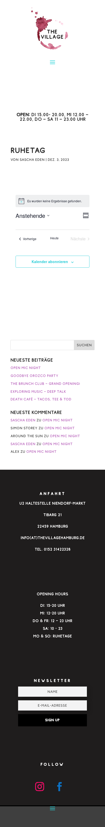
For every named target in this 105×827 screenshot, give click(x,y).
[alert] (53, 201)
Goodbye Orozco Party (34, 376)
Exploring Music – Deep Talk (38, 391)
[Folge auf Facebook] (59, 787)
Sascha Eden (32, 160)
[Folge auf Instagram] (39, 787)
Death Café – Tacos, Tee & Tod (40, 399)
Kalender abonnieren (50, 261)
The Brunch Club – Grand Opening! (45, 384)
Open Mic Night (25, 368)
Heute (54, 238)
